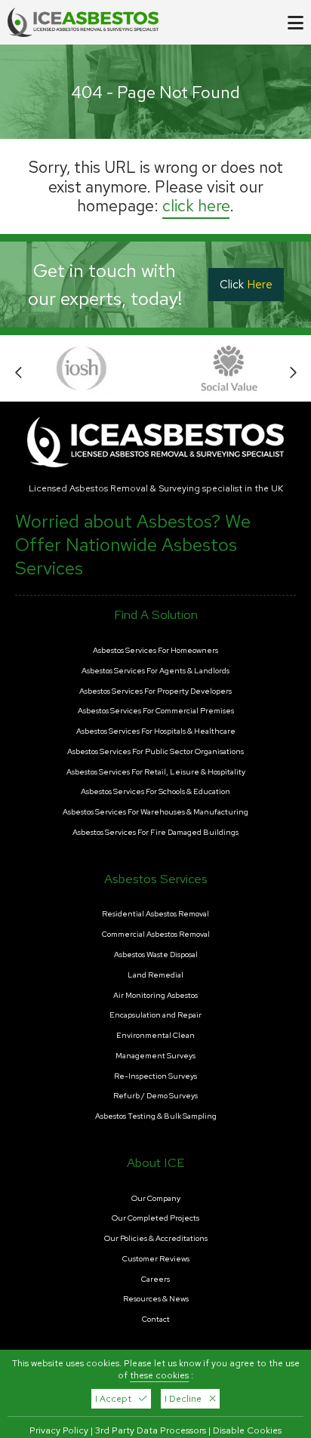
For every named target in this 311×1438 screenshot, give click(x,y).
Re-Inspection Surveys (155, 1076)
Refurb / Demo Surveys (155, 1096)
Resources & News (156, 1299)
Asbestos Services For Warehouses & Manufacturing (155, 812)
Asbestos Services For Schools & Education (155, 791)
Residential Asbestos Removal (155, 914)
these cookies (159, 1375)
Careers (155, 1279)
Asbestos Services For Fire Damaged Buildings (155, 832)
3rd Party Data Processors (150, 1430)
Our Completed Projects (155, 1218)
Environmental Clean (155, 1035)
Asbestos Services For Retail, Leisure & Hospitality (155, 772)
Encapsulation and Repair (155, 1015)
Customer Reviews (155, 1259)
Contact (156, 1319)
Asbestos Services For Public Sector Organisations (155, 751)
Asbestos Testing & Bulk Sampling (156, 1116)
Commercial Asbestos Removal (156, 934)
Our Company (155, 1198)
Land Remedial (155, 975)
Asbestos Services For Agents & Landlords (155, 671)
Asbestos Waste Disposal (156, 954)
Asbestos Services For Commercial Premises (156, 711)
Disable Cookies (247, 1430)
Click (246, 284)
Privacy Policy (58, 1430)
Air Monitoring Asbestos (155, 995)
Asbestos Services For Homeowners (155, 650)
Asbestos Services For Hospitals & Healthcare (156, 731)
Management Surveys (155, 1056)
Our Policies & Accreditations (156, 1238)
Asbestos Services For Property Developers (155, 691)
